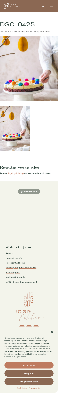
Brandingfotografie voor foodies (21, 267)
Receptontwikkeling (15, 262)
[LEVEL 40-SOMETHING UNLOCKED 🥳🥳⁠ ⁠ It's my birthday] (41, 199)
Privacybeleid (34, 388)
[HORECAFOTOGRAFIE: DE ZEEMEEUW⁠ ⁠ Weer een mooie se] (41, 213)
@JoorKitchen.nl (29, 191)
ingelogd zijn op (16, 173)
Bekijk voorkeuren (29, 381)
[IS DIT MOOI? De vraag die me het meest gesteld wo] (17, 199)
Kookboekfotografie (15, 277)
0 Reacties (45, 31)
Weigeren (29, 373)
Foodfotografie (13, 272)
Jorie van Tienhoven (14, 31)
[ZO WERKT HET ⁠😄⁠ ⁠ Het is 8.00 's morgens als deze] (17, 213)
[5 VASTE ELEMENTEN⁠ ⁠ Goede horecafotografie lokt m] (17, 227)
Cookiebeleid (22, 388)
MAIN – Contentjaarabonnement (21, 282)
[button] (52, 332)
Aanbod (9, 253)
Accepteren (29, 365)
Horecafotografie (14, 258)
